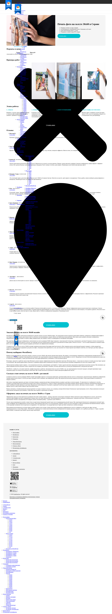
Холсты (27, 209)
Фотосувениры (17, 443)
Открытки (15, 439)
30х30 (24, 101)
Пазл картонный (23, 131)
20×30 (30, 180)
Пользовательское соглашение (17, 498)
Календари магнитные (31, 196)
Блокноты (8, 557)
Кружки (22, 126)
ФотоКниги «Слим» (23, 57)
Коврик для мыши (30, 232)
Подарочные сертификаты (19, 448)
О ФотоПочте (16, 453)
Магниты (22, 134)
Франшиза (15, 467)
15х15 (30, 161)
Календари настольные (31, 197)
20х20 (30, 210)
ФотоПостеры (29, 227)
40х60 (10, 586)
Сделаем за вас (16, 458)
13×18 (30, 174)
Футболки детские (23, 141)
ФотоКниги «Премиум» (23, 55)
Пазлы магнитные (23, 136)
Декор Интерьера (17, 441)
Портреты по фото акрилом (13, 570)
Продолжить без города (20, 46)
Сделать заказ (62, 36)
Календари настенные (30, 199)
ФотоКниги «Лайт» (23, 60)
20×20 (10, 541)
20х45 (24, 104)
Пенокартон (28, 224)
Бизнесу (15, 460)
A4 (24, 47)
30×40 (24, 46)
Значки (22, 120)
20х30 (24, 100)
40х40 (24, 108)
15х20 (30, 162)
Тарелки (22, 133)
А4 (29, 169)
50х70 (10, 587)
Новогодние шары (11, 599)
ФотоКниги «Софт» (11, 555)
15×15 (30, 176)
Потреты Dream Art (30, 205)
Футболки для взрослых (31, 244)
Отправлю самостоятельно (32, 201)
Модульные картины (30, 225)
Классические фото (30, 155)
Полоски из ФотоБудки (31, 185)
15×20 (10, 540)
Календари (15, 436)
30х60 (24, 105)
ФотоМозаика (9, 572)
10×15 (30, 173)
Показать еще (13, 320)
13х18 (30, 159)
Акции (14, 455)
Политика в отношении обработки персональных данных (25, 496)
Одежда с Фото (17, 446)
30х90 (24, 107)
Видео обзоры (16, 462)
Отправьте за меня (30, 203)
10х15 (30, 158)
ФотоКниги (16, 434)
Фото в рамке (29, 170)
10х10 (30, 157)
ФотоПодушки (29, 228)
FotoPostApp (17, 494)
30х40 (24, 103)
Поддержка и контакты (19, 469)
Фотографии (16, 432)
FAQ (14, 464)
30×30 (30, 181)
